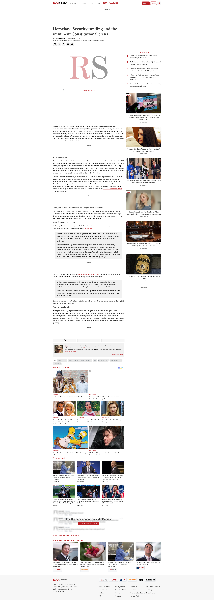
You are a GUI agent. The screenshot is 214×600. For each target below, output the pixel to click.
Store (98, 3)
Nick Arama (105, 481)
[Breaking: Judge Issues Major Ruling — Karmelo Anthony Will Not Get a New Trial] (143, 231)
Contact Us (103, 590)
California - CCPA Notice (153, 587)
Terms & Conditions (137, 593)
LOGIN (153, 3)
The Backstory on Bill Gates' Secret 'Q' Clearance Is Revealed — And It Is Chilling (88, 477)
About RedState (104, 587)
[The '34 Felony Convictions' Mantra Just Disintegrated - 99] (148, 551)
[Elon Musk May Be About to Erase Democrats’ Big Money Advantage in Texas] (88, 491)
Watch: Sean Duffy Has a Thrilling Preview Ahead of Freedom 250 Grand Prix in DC (144, 181)
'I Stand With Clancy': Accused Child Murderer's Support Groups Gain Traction (143, 150)
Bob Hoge (55, 505)
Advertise (133, 590)
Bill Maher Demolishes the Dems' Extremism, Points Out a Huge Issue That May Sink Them (112, 477)
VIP (100, 596)
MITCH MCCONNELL (116, 360)
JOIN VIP (146, 3)
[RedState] (60, 3)
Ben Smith (80, 505)
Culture (117, 593)
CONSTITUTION (62, 360)
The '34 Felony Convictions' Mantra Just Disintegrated (148, 563)
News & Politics (120, 590)
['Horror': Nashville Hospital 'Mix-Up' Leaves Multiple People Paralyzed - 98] (121, 551)
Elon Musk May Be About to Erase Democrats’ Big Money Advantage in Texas (88, 501)
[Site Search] (159, 3)
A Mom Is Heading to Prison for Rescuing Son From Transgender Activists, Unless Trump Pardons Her (144, 117)
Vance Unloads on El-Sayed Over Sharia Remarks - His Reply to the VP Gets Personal (112, 501)
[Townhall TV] (113, 3)
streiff (56, 38)
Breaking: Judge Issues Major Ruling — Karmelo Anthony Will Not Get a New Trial (143, 244)
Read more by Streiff (117, 354)
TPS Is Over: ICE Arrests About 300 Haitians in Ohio (143, 277)
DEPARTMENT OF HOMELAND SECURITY (80, 360)
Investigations (120, 587)
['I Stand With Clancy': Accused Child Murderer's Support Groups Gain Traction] (143, 137)
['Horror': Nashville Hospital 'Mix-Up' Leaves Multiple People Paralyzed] (64, 467)
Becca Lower (144, 185)
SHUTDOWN (57, 363)
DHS (95, 360)
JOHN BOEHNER (103, 360)
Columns (118, 596)
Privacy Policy (135, 596)
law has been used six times (112, 189)
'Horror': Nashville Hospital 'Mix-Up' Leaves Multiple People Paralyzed (63, 477)
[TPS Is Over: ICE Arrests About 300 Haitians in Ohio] (143, 264)
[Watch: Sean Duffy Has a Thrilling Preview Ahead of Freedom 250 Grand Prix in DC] (143, 168)
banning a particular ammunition (88, 274)
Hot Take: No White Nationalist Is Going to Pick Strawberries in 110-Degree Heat (92, 564)
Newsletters (150, 593)
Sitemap (149, 590)
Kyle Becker (56, 481)
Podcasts (82, 3)
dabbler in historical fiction (90, 347)
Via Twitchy (88, 228)
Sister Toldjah (144, 216)
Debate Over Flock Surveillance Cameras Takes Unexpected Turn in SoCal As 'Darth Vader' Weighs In (64, 501)
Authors (73, 3)
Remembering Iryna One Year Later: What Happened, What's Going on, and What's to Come (144, 213)
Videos (90, 3)
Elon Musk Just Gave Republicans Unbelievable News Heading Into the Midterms (65, 564)
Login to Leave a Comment (88, 523)
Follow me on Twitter (70, 351)
